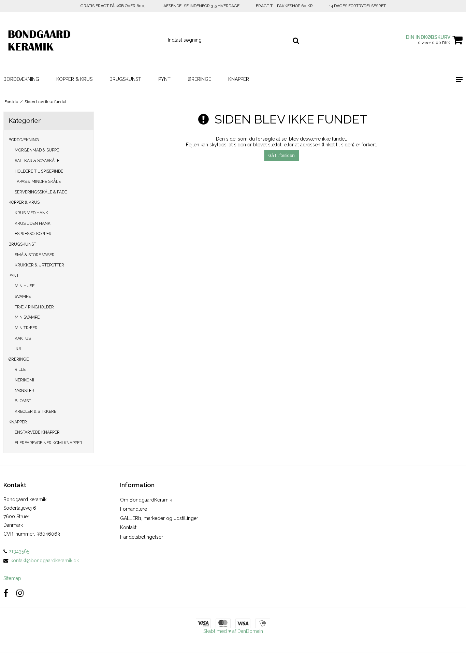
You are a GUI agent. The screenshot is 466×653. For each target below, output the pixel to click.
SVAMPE (23, 296)
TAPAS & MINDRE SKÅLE (38, 181)
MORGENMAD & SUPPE (37, 150)
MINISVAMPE (27, 317)
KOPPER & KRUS (74, 79)
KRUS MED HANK (31, 212)
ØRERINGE (199, 79)
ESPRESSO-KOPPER (33, 233)
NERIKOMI (24, 379)
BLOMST (23, 400)
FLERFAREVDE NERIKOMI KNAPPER (48, 442)
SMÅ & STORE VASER (35, 254)
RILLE (20, 369)
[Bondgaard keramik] (38, 40)
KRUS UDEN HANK (32, 223)
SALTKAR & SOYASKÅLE (37, 160)
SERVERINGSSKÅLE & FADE (41, 191)
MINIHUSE (24, 285)
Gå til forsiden (281, 155)
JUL (18, 348)
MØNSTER (24, 390)
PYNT (164, 79)
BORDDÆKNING (21, 79)
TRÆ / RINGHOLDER (34, 306)
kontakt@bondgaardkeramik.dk (45, 560)
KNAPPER (238, 79)
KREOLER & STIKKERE (35, 411)
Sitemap (12, 578)
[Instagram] (20, 593)
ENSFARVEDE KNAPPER (37, 432)
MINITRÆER (26, 327)
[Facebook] (5, 593)
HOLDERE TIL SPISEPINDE (39, 171)
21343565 (18, 551)
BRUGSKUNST (125, 79)
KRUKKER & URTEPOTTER (39, 264)
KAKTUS (23, 338)
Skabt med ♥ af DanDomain (233, 631)
